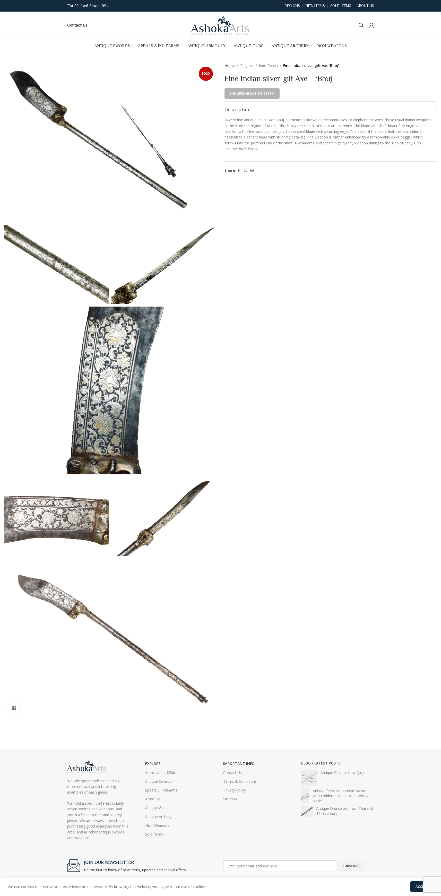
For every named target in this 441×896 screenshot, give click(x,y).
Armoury (152, 798)
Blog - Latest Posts (320, 763)
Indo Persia (268, 65)
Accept (422, 886)
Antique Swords (158, 781)
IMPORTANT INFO (239, 763)
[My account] (371, 25)
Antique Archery (158, 816)
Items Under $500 (160, 772)
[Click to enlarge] (14, 707)
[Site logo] (220, 24)
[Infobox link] (77, 25)
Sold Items (154, 834)
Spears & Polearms (161, 790)
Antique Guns (156, 807)
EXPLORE (153, 763)
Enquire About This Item (252, 93)
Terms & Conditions (240, 781)
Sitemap (230, 798)
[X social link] (245, 170)
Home (229, 65)
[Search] (361, 25)
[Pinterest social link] (252, 170)
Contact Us (232, 772)
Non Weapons (157, 825)
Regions (247, 65)
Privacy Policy (234, 790)
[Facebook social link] (239, 170)
